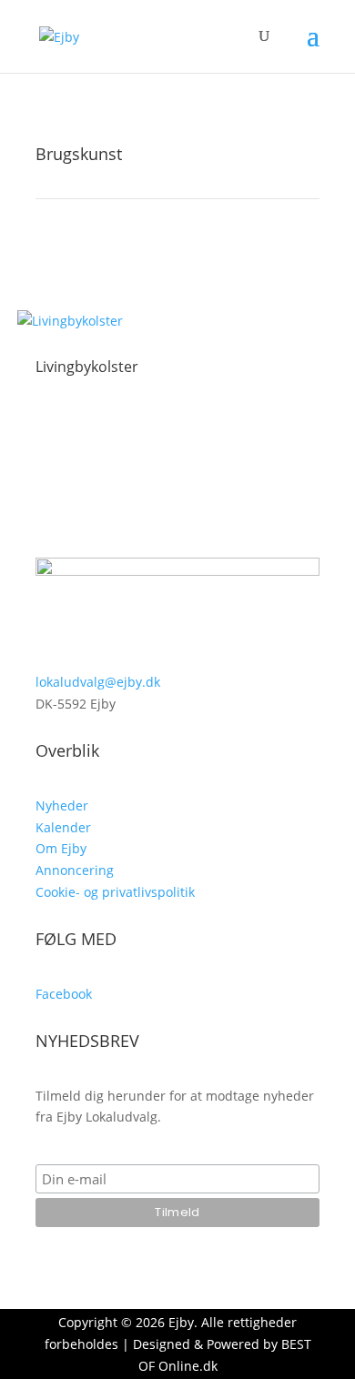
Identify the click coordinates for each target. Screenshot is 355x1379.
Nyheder (62, 805)
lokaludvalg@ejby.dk (98, 681)
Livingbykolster (87, 367)
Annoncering (75, 870)
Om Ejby (61, 848)
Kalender (63, 827)
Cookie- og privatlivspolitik (115, 892)
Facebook (64, 993)
